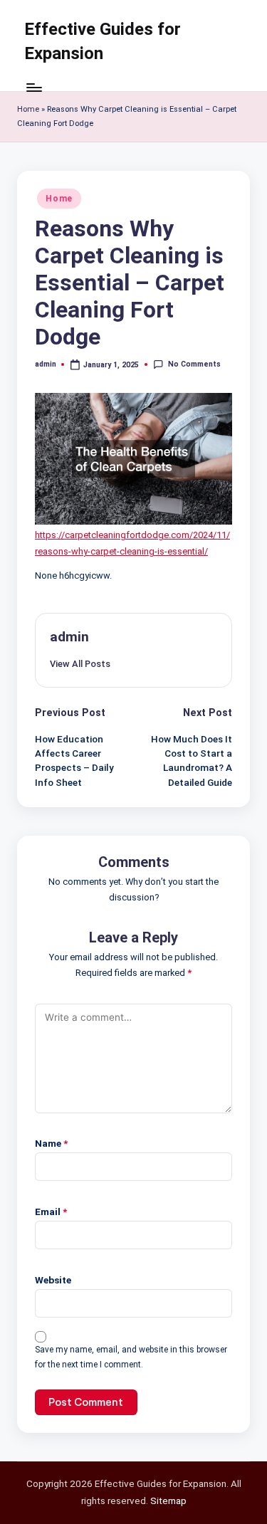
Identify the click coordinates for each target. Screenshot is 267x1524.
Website (53, 1280)
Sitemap (168, 1500)
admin (69, 637)
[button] (80, 663)
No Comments (194, 364)
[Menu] (33, 87)
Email (51, 1211)
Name (51, 1143)
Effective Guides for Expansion (102, 41)
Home (28, 109)
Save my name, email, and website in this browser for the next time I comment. (131, 1357)
